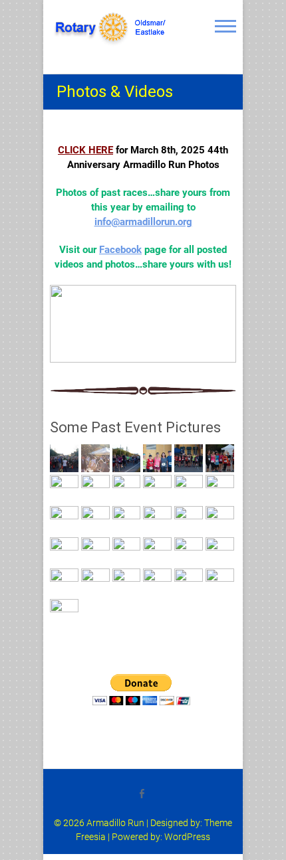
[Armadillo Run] (113, 27)
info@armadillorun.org (143, 222)
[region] (143, 324)
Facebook (120, 250)
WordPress (187, 836)
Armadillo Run (115, 822)
